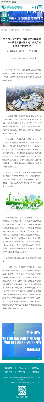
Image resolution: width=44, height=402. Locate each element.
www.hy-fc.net (18, 308)
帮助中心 (22, 372)
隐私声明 (9, 372)
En (33, 7)
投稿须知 (35, 368)
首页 (6, 30)
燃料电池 (14, 30)
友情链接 (35, 372)
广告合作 (22, 368)
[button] (39, 14)
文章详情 (28, 30)
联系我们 (9, 368)
